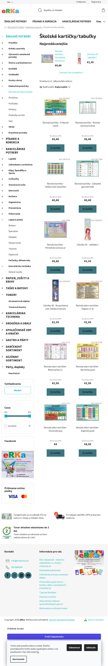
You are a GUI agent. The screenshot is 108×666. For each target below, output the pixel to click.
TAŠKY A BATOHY (17, 288)
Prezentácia (15, 208)
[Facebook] (7, 575)
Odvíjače (13, 237)
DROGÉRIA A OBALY (18, 323)
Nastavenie (18, 659)
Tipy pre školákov (47, 592)
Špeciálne (13, 231)
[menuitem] (16, 21)
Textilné (13, 248)
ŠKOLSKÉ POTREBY (18, 36)
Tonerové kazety (17, 307)
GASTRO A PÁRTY (17, 340)
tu (38, 652)
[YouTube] (28, 575)
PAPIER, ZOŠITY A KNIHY (17, 280)
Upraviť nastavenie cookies (62, 619)
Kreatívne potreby (18, 132)
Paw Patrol (14, 373)
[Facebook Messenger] (21, 575)
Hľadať (17, 390)
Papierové (13, 254)
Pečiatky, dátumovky (19, 260)
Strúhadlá (14, 74)
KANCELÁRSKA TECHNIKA (15, 315)
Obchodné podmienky (49, 570)
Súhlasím (91, 647)
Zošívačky (14, 178)
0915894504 (16, 567)
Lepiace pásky (16, 219)
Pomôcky (13, 97)
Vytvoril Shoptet (96, 619)
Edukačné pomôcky (19, 86)
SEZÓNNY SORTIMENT (14, 359)
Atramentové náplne (19, 301)
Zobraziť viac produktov (70, 72)
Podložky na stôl (17, 115)
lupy (11, 121)
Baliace (12, 225)
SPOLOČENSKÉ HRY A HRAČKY (18, 332)
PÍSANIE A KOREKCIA (12, 140)
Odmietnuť (74, 647)
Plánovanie (14, 213)
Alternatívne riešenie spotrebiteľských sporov (51, 602)
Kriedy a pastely (17, 48)
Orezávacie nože (17, 184)
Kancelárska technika (20, 266)
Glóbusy (12, 109)
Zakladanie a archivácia (20, 164)
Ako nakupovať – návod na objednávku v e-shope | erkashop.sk (51, 563)
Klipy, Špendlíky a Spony (17, 172)
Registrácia (96, 2)
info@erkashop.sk (20, 560)
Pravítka (13, 42)
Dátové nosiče (15, 272)
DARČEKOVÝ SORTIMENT (14, 348)
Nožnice (13, 196)
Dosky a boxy (15, 80)
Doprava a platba (47, 596)
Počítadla (13, 103)
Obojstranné (15, 242)
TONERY (11, 295)
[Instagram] (14, 575)
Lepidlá (12, 158)
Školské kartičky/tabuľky (20, 91)
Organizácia (15, 202)
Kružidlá (13, 68)
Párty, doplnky (15, 367)
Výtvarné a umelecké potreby (19, 56)
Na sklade (19, 426)
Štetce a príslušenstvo (20, 62)
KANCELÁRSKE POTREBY (15, 151)
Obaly (11, 126)
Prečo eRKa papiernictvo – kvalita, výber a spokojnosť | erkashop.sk (52, 585)
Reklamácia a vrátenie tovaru (53, 608)
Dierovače (14, 190)
